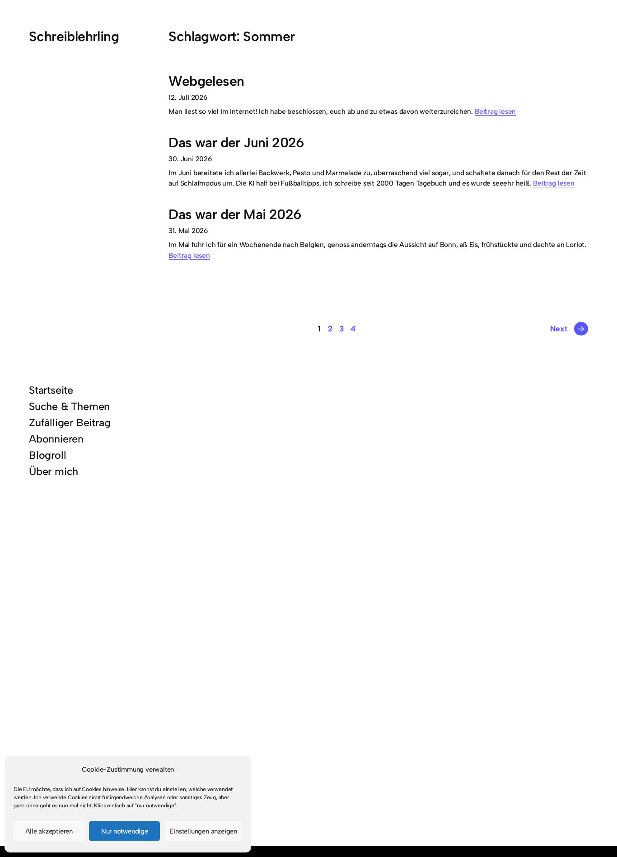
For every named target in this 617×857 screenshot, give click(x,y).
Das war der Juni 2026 (236, 143)
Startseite (51, 390)
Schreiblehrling (74, 36)
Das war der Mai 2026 (234, 215)
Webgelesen (206, 81)
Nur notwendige (124, 831)
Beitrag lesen (495, 111)
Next (567, 328)
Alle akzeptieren (49, 831)
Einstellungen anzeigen (203, 831)
